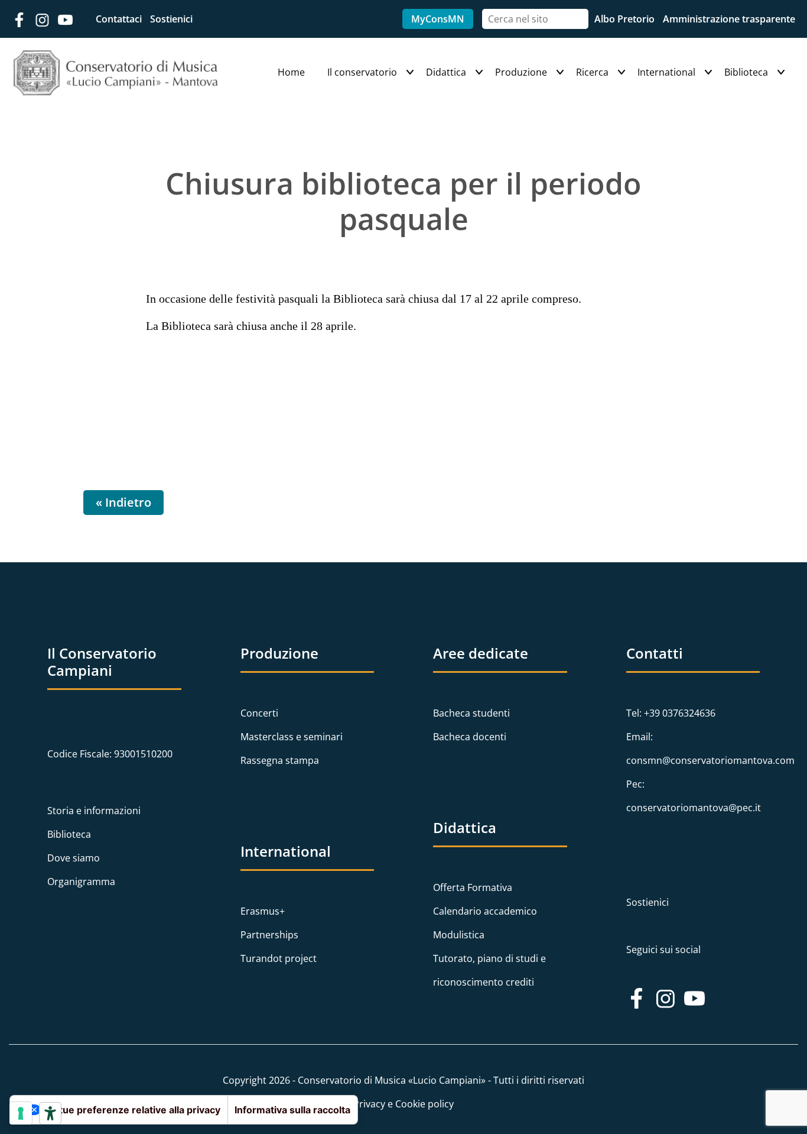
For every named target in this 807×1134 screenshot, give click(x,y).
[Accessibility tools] (50, 1113)
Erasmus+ (262, 911)
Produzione (521, 72)
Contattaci (120, 18)
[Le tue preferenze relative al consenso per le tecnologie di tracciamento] (20, 1113)
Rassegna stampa (279, 760)
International (666, 72)
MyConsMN (437, 18)
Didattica (446, 72)
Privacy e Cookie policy (403, 1103)
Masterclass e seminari (291, 736)
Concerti (259, 713)
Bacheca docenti (469, 736)
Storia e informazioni (94, 810)
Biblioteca (746, 72)
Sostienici (171, 18)
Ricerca (592, 72)
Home (291, 72)
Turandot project (278, 958)
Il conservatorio (362, 72)
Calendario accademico (485, 911)
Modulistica (458, 934)
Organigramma (81, 881)
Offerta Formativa (472, 887)
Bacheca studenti (471, 713)
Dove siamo (73, 857)
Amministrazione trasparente (729, 18)
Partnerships (269, 934)
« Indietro (123, 502)
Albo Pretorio (625, 18)
